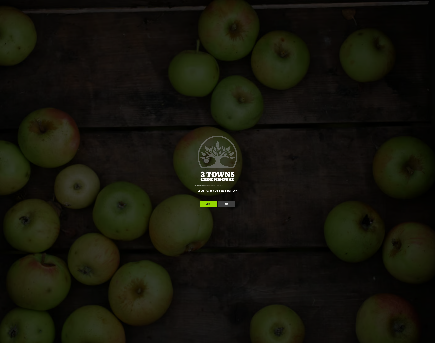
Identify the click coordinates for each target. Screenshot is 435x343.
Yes (208, 204)
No (227, 204)
